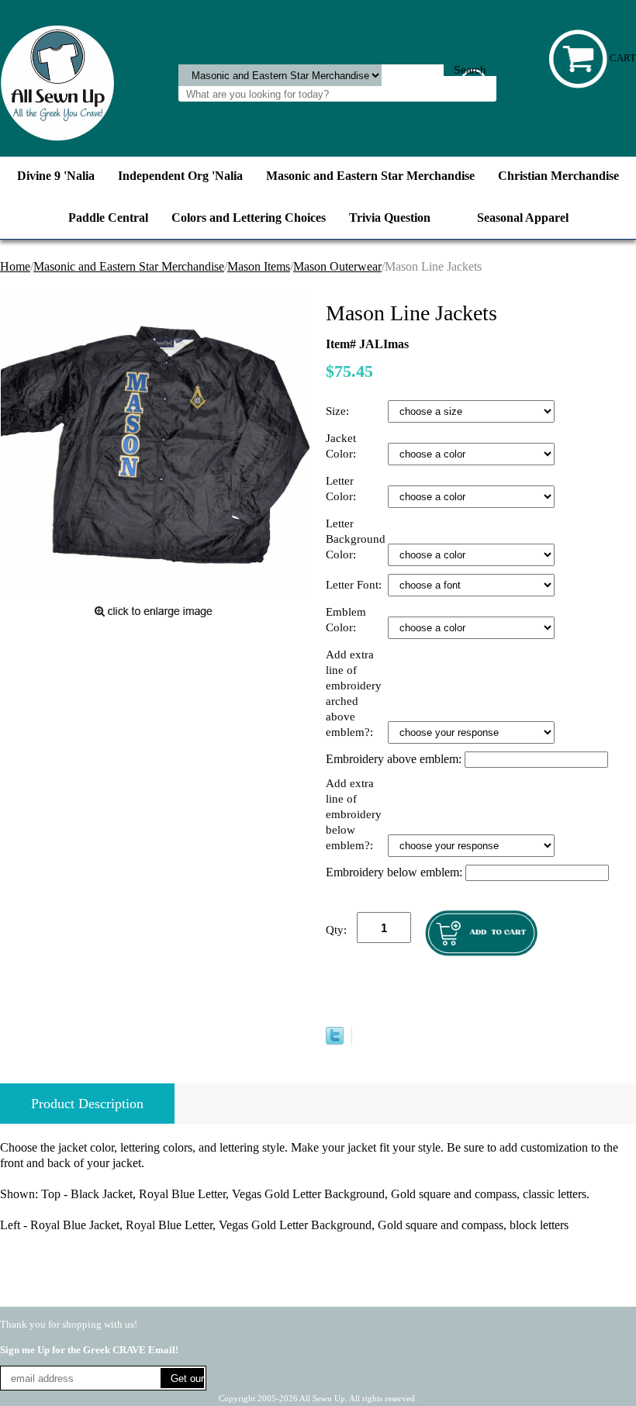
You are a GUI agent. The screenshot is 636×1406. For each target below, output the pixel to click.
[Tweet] (335, 1040)
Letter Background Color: (355, 539)
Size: (339, 411)
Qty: (336, 930)
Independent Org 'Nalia (180, 175)
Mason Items (258, 266)
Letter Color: (342, 489)
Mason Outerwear (337, 266)
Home (15, 266)
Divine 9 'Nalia (56, 175)
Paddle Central (108, 217)
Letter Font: (355, 585)
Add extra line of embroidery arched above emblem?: (354, 693)
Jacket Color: (342, 446)
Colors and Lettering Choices (248, 217)
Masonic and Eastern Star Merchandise (370, 175)
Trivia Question (389, 217)
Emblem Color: (346, 620)
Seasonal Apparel (523, 217)
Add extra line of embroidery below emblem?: (354, 814)
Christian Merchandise (558, 175)
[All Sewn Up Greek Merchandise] (57, 81)
